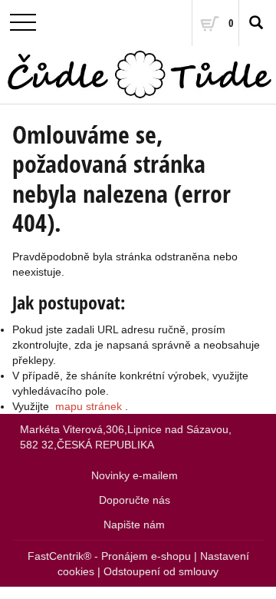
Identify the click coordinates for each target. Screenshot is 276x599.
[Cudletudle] (138, 75)
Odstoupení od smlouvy (161, 571)
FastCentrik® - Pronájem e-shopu (109, 556)
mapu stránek (88, 406)
